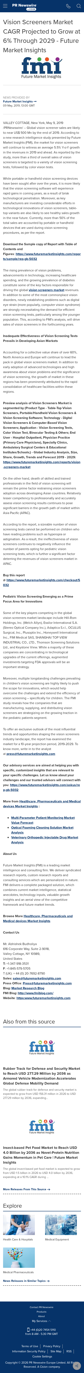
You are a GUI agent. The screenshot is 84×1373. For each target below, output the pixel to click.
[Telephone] (68, 6)
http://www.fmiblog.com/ (35, 993)
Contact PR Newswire (41, 1307)
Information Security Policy (28, 1351)
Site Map (56, 1351)
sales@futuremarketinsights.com (37, 978)
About (41, 1316)
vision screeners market (46, 290)
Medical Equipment (57, 1239)
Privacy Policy (51, 1346)
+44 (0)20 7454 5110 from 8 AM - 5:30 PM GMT (41, 1332)
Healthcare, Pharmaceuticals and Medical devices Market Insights (38, 918)
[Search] (79, 6)
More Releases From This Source (24, 1189)
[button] (42, 68)
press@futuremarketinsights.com (31, 753)
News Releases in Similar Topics (24, 1281)
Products (41, 1312)
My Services (40, 1321)
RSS (69, 1351)
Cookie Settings (42, 1356)
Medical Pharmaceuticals (18, 1272)
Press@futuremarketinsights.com (47, 983)
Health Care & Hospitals (18, 1239)
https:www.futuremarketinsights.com (44, 998)
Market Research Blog (27, 988)
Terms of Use (29, 1346)
